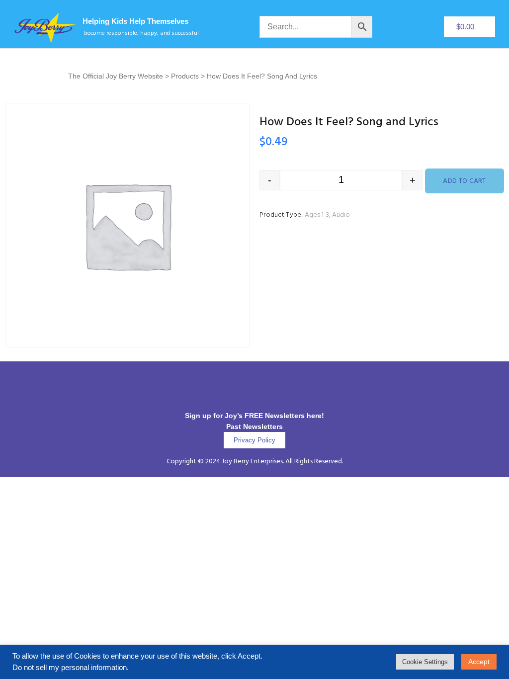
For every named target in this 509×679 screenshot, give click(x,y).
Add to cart (464, 181)
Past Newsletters (254, 426)
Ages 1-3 (317, 215)
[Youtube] (295, 397)
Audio (341, 215)
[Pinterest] (268, 397)
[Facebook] (213, 397)
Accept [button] (479, 662)
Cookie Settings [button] (425, 662)
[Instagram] (241, 397)
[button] (254, 375)
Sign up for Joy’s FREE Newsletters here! (254, 416)
